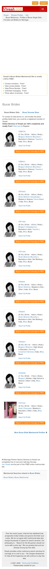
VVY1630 (21, 251)
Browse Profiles (17, 15)
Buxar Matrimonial (21, 477)
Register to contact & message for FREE (30, 151)
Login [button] (35, 3)
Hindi (20, 197)
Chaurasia (27, 408)
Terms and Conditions (30, 563)
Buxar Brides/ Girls (12, 112)
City (27, 15)
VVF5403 (21, 191)
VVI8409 (21, 281)
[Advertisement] (24, 47)
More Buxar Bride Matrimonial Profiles (29, 432)
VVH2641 (22, 341)
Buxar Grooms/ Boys (30, 112)
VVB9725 (21, 131)
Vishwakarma (31, 227)
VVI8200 (21, 311)
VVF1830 (21, 221)
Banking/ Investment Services (27, 350)
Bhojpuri (21, 137)
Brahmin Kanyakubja (31, 197)
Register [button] (44, 3)
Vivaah (6, 15)
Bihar (25, 141)
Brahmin (27, 287)
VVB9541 (21, 161)
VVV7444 (21, 403)
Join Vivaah (6, 464)
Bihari (20, 287)
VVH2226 (22, 373)
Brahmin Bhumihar (33, 137)
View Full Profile (24, 145)
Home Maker (39, 199)
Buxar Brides (35, 473)
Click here (17, 126)
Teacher (39, 139)
